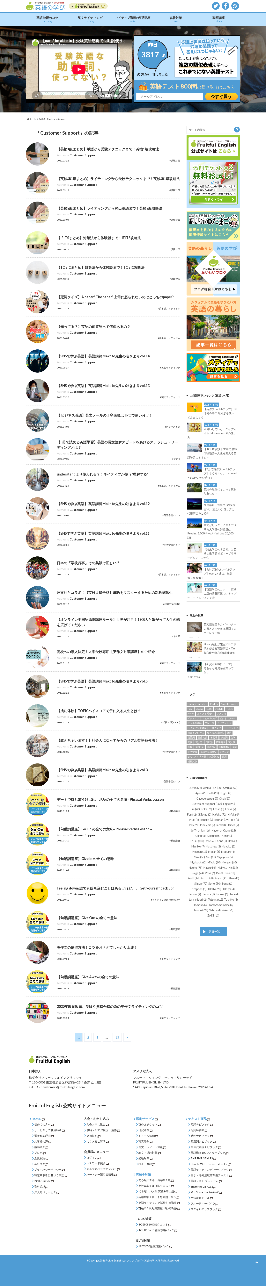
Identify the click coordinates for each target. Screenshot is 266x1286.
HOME (36, 1118)
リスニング (215, 727)
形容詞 (224, 737)
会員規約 (91, 1135)
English (214, 704)
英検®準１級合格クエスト (154, 1185)
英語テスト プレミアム (204, 1180)
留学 (233, 737)
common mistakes (197, 704)
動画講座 (218, 19)
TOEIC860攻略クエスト (153, 1224)
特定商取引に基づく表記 (49, 1175)
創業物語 (39, 1158)
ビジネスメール (228, 718)
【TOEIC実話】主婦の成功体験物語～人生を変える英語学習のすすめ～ (212, 451)
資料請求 (39, 1186)
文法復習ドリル (200, 1197)
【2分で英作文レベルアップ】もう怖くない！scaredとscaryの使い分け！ (211, 471)
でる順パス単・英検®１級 (154, 1180)
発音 (190, 742)
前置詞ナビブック (201, 1141)
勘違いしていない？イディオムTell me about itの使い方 (211, 431)
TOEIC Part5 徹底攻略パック (156, 1230)
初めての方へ (42, 1124)
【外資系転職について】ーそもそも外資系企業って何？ (212, 670)
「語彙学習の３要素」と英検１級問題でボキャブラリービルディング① (211, 551)
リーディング (231, 727)
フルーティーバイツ (203, 1203)
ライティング (224, 723)
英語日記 (224, 751)
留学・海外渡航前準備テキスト (210, 1175)
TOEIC (229, 708)
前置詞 (191, 737)
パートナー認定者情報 (100, 1174)
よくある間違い (205, 713)
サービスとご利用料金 (48, 1130)
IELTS (208, 708)
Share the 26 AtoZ (202, 1186)
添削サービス (145, 1118)
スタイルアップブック (204, 1209)
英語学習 (192, 751)
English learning (229, 704)
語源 (224, 756)
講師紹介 (39, 1147)
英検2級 (211, 747)
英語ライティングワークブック (210, 1169)
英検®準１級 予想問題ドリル (157, 1197)
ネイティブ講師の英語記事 (133, 19)
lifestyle (219, 708)
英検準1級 (224, 747)
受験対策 (143, 1158)
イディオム (193, 718)
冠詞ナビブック (200, 1124)
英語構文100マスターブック (208, 1152)
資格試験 (192, 761)
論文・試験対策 (148, 1152)
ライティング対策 (197, 727)
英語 (235, 747)
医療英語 (202, 737)
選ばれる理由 (42, 1135)
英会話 (199, 742)
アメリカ (221, 713)
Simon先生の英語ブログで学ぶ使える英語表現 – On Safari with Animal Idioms (212, 651)
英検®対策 (143, 1174)
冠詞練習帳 (197, 1130)
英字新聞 (220, 742)
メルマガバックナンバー (101, 1168)
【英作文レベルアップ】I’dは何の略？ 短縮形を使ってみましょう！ (211, 411)
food (190, 708)
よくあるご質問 (96, 1141)
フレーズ (209, 723)
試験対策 (176, 19)
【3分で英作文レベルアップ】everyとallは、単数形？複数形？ (211, 571)
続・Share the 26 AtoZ (205, 1192)
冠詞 (229, 732)
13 (117, 1037)
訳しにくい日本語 (197, 756)
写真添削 (143, 1141)
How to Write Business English (209, 1164)
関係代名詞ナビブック (204, 1147)
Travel (191, 713)
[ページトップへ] (256, 1262)
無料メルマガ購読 (97, 1130)
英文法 (231, 742)
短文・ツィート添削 (150, 1147)
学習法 (213, 737)
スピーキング (210, 718)
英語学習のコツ (47, 19)
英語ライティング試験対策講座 (157, 1202)
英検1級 (200, 747)
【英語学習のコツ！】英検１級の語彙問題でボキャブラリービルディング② (211, 591)
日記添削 (143, 1130)
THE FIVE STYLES (202, 1158)
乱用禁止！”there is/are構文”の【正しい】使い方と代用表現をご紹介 (211, 507)
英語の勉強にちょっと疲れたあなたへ (220, 489)
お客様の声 (41, 1141)
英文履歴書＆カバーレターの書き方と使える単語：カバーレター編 (212, 631)
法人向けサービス (45, 1192)
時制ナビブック (200, 1135)
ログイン (91, 1157)
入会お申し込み (96, 1124)
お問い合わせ (42, 1180)
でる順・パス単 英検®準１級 (156, 1191)
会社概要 (39, 1164)
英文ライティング (90, 19)
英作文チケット (148, 1124)
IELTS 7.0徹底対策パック (153, 1246)
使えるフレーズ (196, 732)
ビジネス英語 (195, 723)
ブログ (38, 1152)
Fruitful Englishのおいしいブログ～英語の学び (131, 1260)
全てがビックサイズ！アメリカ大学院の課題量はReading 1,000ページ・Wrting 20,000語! (211, 529)
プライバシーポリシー (48, 1169)
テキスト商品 (197, 1118)
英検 (190, 747)
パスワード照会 (96, 1163)
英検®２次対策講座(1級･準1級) (157, 1208)
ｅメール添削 (146, 1135)
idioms (199, 708)
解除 (114, 1130)
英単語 (209, 742)
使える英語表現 (215, 732)
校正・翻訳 (145, 1164)
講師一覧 (214, 931)
